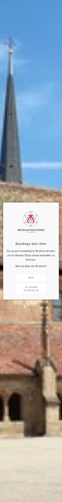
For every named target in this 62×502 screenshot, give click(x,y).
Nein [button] (31, 277)
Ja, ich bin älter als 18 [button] (31, 289)
